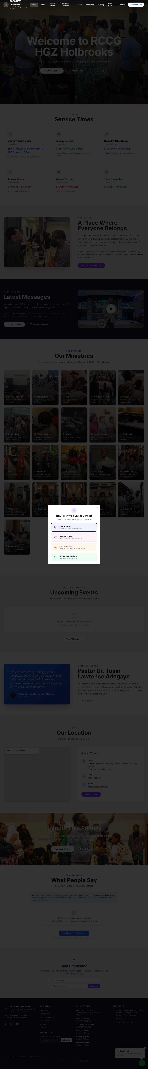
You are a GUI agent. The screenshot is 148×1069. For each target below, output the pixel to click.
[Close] (97, 508)
